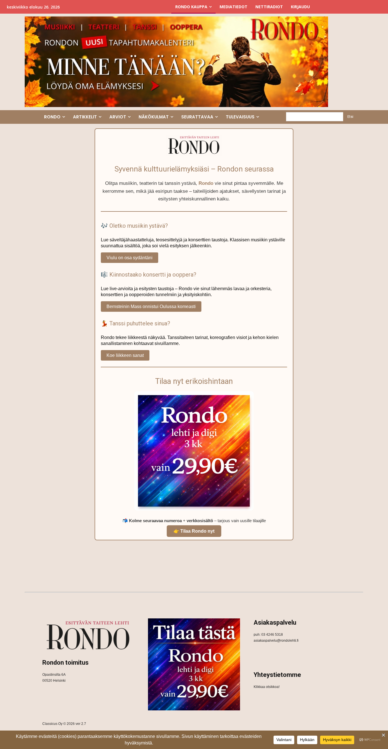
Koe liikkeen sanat (125, 355)
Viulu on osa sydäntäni (130, 257)
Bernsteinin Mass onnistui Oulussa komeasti (151, 306)
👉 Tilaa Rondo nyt (194, 531)
